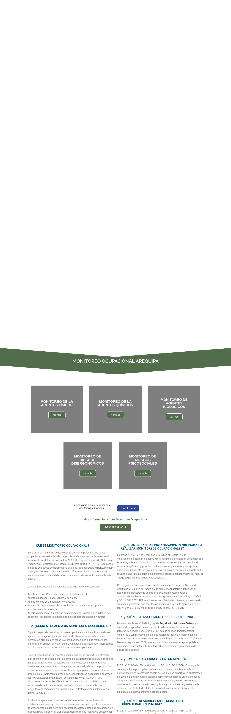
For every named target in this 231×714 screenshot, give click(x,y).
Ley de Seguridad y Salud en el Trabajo (172, 623)
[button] (128, 508)
